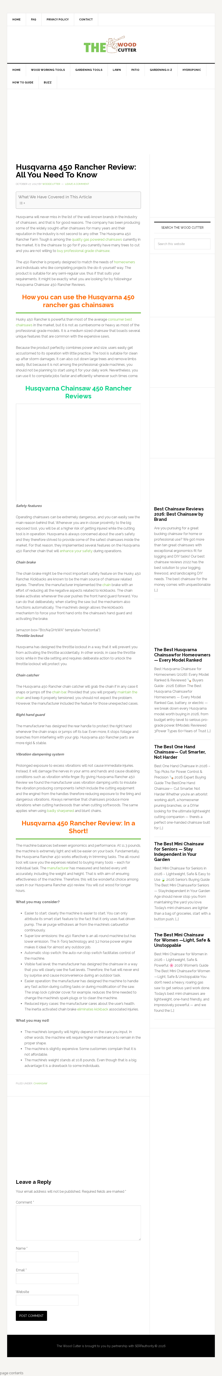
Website (22, 1292)
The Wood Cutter (111, 44)
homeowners (124, 262)
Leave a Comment (77, 183)
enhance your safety (76, 551)
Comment (25, 1202)
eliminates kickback (92, 1009)
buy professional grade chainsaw (83, 251)
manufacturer (58, 868)
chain (106, 585)
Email (21, 1270)
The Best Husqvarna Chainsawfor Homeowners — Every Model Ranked (182, 655)
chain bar (59, 692)
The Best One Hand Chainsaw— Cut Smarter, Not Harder (180, 752)
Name (22, 1248)
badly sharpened (60, 811)
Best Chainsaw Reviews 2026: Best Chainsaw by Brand (179, 514)
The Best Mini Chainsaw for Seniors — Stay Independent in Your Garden (179, 851)
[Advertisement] (111, 121)
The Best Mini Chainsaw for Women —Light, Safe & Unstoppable (182, 940)
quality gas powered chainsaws (97, 239)
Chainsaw (40, 1083)
